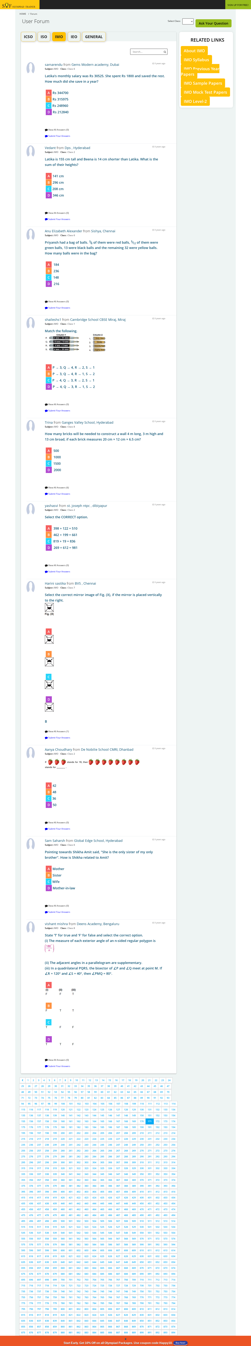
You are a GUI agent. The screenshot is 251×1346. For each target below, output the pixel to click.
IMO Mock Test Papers (205, 92)
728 (126, 1285)
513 (165, 1221)
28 (42, 1086)
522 (78, 1226)
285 (102, 1156)
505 (102, 1221)
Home (22, 13)
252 (157, 1144)
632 (157, 1256)
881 (71, 1332)
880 (63, 1332)
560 (63, 1238)
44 (148, 1086)
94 (22, 1103)
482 (78, 1215)
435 (23, 1203)
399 (55, 1191)
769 (134, 1297)
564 (94, 1238)
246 (110, 1144)
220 (63, 1138)
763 (86, 1297)
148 (126, 1115)
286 (110, 1156)
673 (165, 1268)
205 (102, 1133)
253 (165, 1144)
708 (126, 1279)
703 (86, 1279)
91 (155, 1097)
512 (157, 1221)
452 (157, 1203)
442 (78, 1203)
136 (31, 1115)
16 (116, 1080)
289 (134, 1156)
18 (129, 1080)
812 (157, 1309)
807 (118, 1309)
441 (71, 1203)
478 (47, 1215)
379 (55, 1185)
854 (173, 1320)
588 (126, 1244)
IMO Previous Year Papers (200, 71)
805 (102, 1309)
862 (78, 1326)
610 (142, 1250)
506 (110, 1221)
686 (110, 1273)
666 (110, 1268)
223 (86, 1138)
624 (94, 1256)
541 (71, 1232)
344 (94, 1174)
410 (142, 1191)
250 (142, 1144)
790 (142, 1303)
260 (63, 1150)
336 (31, 1174)
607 (118, 1250)
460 (63, 1209)
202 (78, 1133)
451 (150, 1203)
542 (78, 1232)
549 (134, 1232)
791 (150, 1303)
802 (78, 1309)
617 (39, 1256)
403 (86, 1191)
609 (134, 1250)
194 (173, 1127)
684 (94, 1273)
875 (23, 1332)
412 (157, 1191)
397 (39, 1191)
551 (150, 1232)
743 (86, 1291)
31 (62, 1086)
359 (55, 1180)
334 (173, 1168)
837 (39, 1320)
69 (161, 1092)
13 (96, 1080)
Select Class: (175, 21)
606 (110, 1250)
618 (47, 1256)
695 (23, 1279)
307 (118, 1162)
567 (118, 1238)
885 (102, 1332)
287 (118, 1156)
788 (126, 1303)
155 (23, 1121)
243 (86, 1144)
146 (110, 1115)
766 (110, 1297)
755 (23, 1297)
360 (63, 1180)
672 (157, 1268)
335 (23, 1174)
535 (23, 1232)
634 (173, 1256)
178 (47, 1127)
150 (142, 1115)
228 (126, 1138)
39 (115, 1086)
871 (150, 1326)
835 (23, 1320)
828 (126, 1314)
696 (31, 1279)
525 (102, 1226)
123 (86, 1109)
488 (126, 1215)
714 (173, 1279)
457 (39, 1209)
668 (126, 1268)
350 (142, 1174)
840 (63, 1320)
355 (23, 1180)
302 (78, 1162)
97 (42, 1103)
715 (23, 1285)
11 (83, 1080)
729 (134, 1285)
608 (126, 1250)
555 (23, 1238)
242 (78, 1144)
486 (110, 1215)
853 (165, 1320)
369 (134, 1180)
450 (142, 1203)
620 (63, 1256)
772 (157, 1297)
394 (173, 1185)
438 (47, 1203)
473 (165, 1209)
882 (78, 1332)
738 (47, 1291)
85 (115, 1097)
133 (165, 1109)
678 (47, 1273)
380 (63, 1185)
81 (88, 1097)
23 (162, 1080)
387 (118, 1185)
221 (71, 1138)
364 (94, 1180)
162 (78, 1121)
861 (71, 1326)
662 (78, 1268)
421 (71, 1197)
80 (82, 1097)
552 (157, 1232)
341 (71, 1174)
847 (118, 1320)
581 (71, 1244)
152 (157, 1115)
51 (42, 1092)
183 (86, 1127)
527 (118, 1226)
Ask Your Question (213, 23)
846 (110, 1320)
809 (134, 1309)
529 (134, 1226)
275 (23, 1156)
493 (165, 1215)
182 (78, 1127)
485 (102, 1215)
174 (173, 1121)
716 (31, 1285)
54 (62, 1092)
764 (94, 1297)
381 (71, 1185)
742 (78, 1291)
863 (86, 1326)
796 (31, 1309)
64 (128, 1092)
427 (118, 1197)
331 (150, 1168)
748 (126, 1291)
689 (134, 1273)
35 (88, 1086)
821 (71, 1314)
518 (47, 1226)
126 (110, 1109)
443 (86, 1203)
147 (118, 1115)
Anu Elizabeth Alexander (63, 231)
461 (71, 1209)
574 (173, 1238)
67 (148, 1092)
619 (55, 1256)
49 (29, 1092)
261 (71, 1150)
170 (142, 1121)
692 (157, 1273)
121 (71, 1109)
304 (94, 1162)
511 (150, 1221)
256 (31, 1150)
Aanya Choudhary (59, 749)
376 (31, 1185)
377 (39, 1185)
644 (94, 1262)
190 (142, 1127)
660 (63, 1268)
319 (55, 1168)
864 (94, 1326)
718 (47, 1285)
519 (55, 1226)
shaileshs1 (53, 319)
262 (78, 1150)
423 (86, 1197)
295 (23, 1162)
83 (102, 1097)
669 (134, 1268)
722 (78, 1285)
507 (118, 1221)
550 (142, 1232)
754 (173, 1291)
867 (118, 1326)
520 (63, 1226)
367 (118, 1180)
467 (118, 1209)
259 (55, 1150)
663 (86, 1268)
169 (134, 1121)
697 (39, 1279)
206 (110, 1133)
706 (110, 1279)
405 (102, 1191)
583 (86, 1244)
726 (110, 1285)
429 (134, 1197)
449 (134, 1203)
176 (31, 1127)
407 (118, 1191)
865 (102, 1326)
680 (63, 1273)
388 (126, 1185)
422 (78, 1197)
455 (23, 1209)
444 (94, 1203)
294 (173, 1156)
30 (55, 1086)
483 (86, 1215)
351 (150, 1174)
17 (123, 1080)
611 (150, 1250)
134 (173, 1109)
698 (47, 1279)
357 (39, 1180)
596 (31, 1250)
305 (102, 1162)
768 (126, 1297)
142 (78, 1115)
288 (126, 1156)
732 (157, 1285)
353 (165, 1174)
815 (23, 1314)
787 (118, 1303)
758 (47, 1297)
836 (31, 1320)
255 (23, 1150)
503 (86, 1221)
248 (126, 1144)
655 (23, 1268)
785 (102, 1303)
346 (110, 1174)
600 (63, 1250)
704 (94, 1279)
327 (118, 1168)
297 (39, 1162)
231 (150, 1138)
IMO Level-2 (195, 101)
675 (23, 1273)
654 (173, 1262)
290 (142, 1156)
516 (31, 1226)
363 (86, 1180)
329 (134, 1168)
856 (31, 1326)
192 (157, 1127)
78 (69, 1097)
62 (115, 1092)
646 (110, 1262)
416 (31, 1197)
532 (157, 1226)
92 (161, 1097)
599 (55, 1250)
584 (94, 1244)
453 (165, 1203)
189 (134, 1127)
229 (134, 1138)
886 (110, 1332)
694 (173, 1273)
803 (86, 1309)
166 (110, 1121)
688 (126, 1273)
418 (47, 1197)
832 (157, 1314)
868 (126, 1326)
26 (29, 1086)
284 (94, 1156)
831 (150, 1314)
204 (94, 1133)
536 (31, 1232)
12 (90, 1080)
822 (78, 1314)
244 (94, 1144)
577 (39, 1244)
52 (49, 1092)
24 (169, 1080)
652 (157, 1262)
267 (118, 1150)
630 (142, 1256)
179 (55, 1127)
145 (102, 1115)
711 (150, 1279)
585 (102, 1244)
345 (102, 1174)
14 (103, 1080)
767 (118, 1297)
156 (31, 1121)
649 (134, 1262)
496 (31, 1221)
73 (36, 1097)
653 (165, 1262)
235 (23, 1144)
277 (39, 1156)
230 (142, 1138)
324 (94, 1168)
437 (39, 1203)
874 (173, 1326)
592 (157, 1244)
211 (150, 1133)
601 (71, 1250)
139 (55, 1115)
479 (55, 1215)
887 (118, 1332)
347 (118, 1174)
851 (150, 1320)
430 (142, 1197)
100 (63, 1103)
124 (94, 1109)
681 (71, 1273)
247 (118, 1144)
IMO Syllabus (196, 59)
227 (118, 1138)
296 (31, 1162)
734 (173, 1285)
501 (71, 1221)
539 (55, 1232)
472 (157, 1209)
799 (55, 1309)
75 (49, 1097)
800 (63, 1309)
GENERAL (94, 36)
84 (108, 1097)
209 (134, 1133)
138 (47, 1115)
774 (173, 1297)
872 (157, 1326)
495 (23, 1221)
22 (156, 1080)
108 (126, 1103)
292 (157, 1156)
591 (150, 1244)
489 (134, 1215)
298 (47, 1162)
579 (55, 1244)
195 (23, 1133)
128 (126, 1109)
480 (63, 1215)
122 (78, 1109)
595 (23, 1250)
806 (110, 1309)
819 (55, 1314)
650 (142, 1262)
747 (118, 1291)
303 (86, 1162)
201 (71, 1133)
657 (39, 1268)
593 (165, 1244)
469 (134, 1209)
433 (165, 1197)
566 (110, 1238)
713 (165, 1279)
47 (168, 1086)
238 (47, 1144)
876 (31, 1332)
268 (126, 1150)
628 (126, 1256)
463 (86, 1209)
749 (134, 1291)
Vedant (50, 148)
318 (47, 1168)
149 (134, 1115)
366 (110, 1180)
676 (31, 1273)
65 (135, 1092)
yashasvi (51, 505)
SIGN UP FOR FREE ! (238, 5)
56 (75, 1092)
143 (86, 1115)
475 (23, 1215)
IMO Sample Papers (203, 83)
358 (47, 1180)
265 (102, 1150)
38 (108, 1086)
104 (94, 1103)
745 (102, 1291)
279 (55, 1156)
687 (118, 1273)
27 (36, 1086)
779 (55, 1303)
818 (47, 1314)
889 (134, 1332)
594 (173, 1244)
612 (157, 1250)
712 (157, 1279)
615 (23, 1256)
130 (142, 1109)
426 (110, 1197)
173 (165, 1121)
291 (150, 1156)
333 (165, 1168)
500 (63, 1221)
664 (94, 1268)
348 (126, 1174)
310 (142, 1162)
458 (47, 1209)
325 (102, 1168)
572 (157, 1238)
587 (118, 1244)
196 (31, 1133)
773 (165, 1297)
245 (102, 1144)
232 (157, 1138)
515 (23, 1226)
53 (55, 1092)
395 (23, 1191)
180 (63, 1127)
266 (110, 1150)
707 (118, 1279)
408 (126, 1191)
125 (102, 1109)
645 (102, 1262)
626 (110, 1256)
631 (150, 1256)
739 (55, 1291)
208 (126, 1133)
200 (63, 1133)
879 (55, 1332)
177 (39, 1127)
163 (86, 1121)
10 (76, 1080)
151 (150, 1115)
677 (39, 1273)
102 (79, 1103)
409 (134, 1191)
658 (47, 1268)
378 (47, 1185)
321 (71, 1168)
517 (39, 1226)
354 (173, 1174)
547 (118, 1232)
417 (39, 1197)
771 (150, 1297)
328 (126, 1168)
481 (71, 1215)
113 (166, 1103)
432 (157, 1197)
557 (39, 1238)
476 (31, 1215)
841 (71, 1320)
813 (165, 1309)
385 (102, 1185)
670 (142, 1268)
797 (39, 1309)
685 (102, 1273)
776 (31, 1303)
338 (47, 1174)
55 (69, 1092)
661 (71, 1268)
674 (173, 1268)
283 (86, 1156)
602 (78, 1250)
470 (142, 1209)
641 (71, 1262)
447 (118, 1203)
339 (55, 1174)
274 (173, 1150)
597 (39, 1250)
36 (95, 1086)
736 (31, 1291)
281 (71, 1156)
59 (95, 1092)
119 (55, 1109)
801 (71, 1309)
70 (168, 1092)
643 (86, 1262)
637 (39, 1262)
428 (126, 1197)
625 (102, 1256)
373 (165, 1180)
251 (150, 1144)
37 (102, 1086)
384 (94, 1185)
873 (165, 1326)
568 (126, 1238)
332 (157, 1168)
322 (78, 1168)
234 (173, 1138)
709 (134, 1279)
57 (82, 1092)
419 (55, 1197)
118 (47, 1109)
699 (55, 1279)
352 (157, 1174)
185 (102, 1127)
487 (118, 1215)
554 (173, 1232)
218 (47, 1138)
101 (71, 1103)
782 (78, 1303)
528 (126, 1226)
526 (110, 1226)
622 (78, 1256)
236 (31, 1144)
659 (55, 1268)
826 (110, 1314)
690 (142, 1273)
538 (47, 1232)
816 (31, 1314)
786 (110, 1303)
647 (118, 1262)
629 (134, 1256)
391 (150, 1185)
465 (102, 1209)
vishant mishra (57, 924)
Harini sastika (55, 583)
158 (47, 1121)
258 (47, 1150)
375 (23, 1185)
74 (42, 1097)
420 (63, 1197)
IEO (74, 36)
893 (165, 1332)
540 (63, 1232)
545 (102, 1232)
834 (173, 1314)
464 (94, 1209)
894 (173, 1332)
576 (31, 1244)
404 (94, 1191)
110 (142, 1103)
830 (142, 1314)
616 (31, 1256)
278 (47, 1156)
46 (161, 1086)
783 (86, 1303)
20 (142, 1080)
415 (23, 1197)
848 (126, 1320)
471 (150, 1209)
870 (142, 1326)
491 (150, 1215)
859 (55, 1326)
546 (110, 1232)
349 (134, 1174)
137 (39, 1115)
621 (71, 1256)
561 (71, 1238)
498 (47, 1221)
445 (102, 1203)
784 (94, 1303)
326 (110, 1168)
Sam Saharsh (55, 840)
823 (86, 1314)
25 (22, 1086)
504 (94, 1221)
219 (55, 1138)
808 (126, 1309)
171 (150, 1121)
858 (47, 1326)
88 (135, 1097)
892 (157, 1332)
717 (39, 1285)
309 (134, 1162)
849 (134, 1320)
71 (22, 1097)
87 (128, 1097)
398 (47, 1191)
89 (141, 1097)
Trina (49, 422)
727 (118, 1285)
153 (165, 1115)
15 (109, 1080)
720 (63, 1285)
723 (86, 1285)
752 (157, 1291)
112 (158, 1103)
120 (63, 1109)
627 (118, 1256)
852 (157, 1320)
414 (173, 1191)
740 (63, 1291)
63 (122, 1092)
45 (155, 1086)
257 (39, 1150)
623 (86, 1256)
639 (55, 1262)
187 (118, 1127)
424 (94, 1197)
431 (150, 1197)
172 (157, 1121)
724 (94, 1285)
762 (78, 1297)
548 (126, 1232)
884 (94, 1332)
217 (39, 1138)
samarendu (53, 64)
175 (23, 1127)
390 (142, 1185)
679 (55, 1273)
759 (55, 1297)
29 (49, 1086)
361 (71, 1180)
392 (157, 1185)
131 (150, 1109)
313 (165, 1162)
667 (118, 1268)
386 (110, 1185)
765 (102, 1297)
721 (71, 1285)
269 (134, 1150)
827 (118, 1314)
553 (165, 1232)
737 (39, 1291)
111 (150, 1103)
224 (94, 1138)
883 (86, 1332)
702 (78, 1279)
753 (165, 1291)
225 (102, 1138)
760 (63, 1297)
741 (71, 1291)
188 (126, 1127)
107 (118, 1103)
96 (36, 1103)
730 (142, 1285)
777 (39, 1303)
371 (150, 1180)
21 (149, 1080)
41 (128, 1086)
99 (55, 1103)
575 (23, 1244)
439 (55, 1203)
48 (22, 1092)
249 (134, 1144)
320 (63, 1168)
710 (142, 1279)
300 (63, 1162)
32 (69, 1086)
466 (110, 1209)
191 (150, 1127)
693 (165, 1273)
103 (87, 1103)
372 (157, 1180)
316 (31, 1168)
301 (71, 1162)
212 (157, 1133)
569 (134, 1238)
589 (134, 1244)
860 (63, 1326)
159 (55, 1121)
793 (165, 1303)
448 (126, 1203)
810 (142, 1309)
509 (134, 1221)
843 (86, 1320)
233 (165, 1138)
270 (142, 1150)
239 (55, 1144)
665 (102, 1268)
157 (39, 1121)
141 (71, 1115)
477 (39, 1215)
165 (102, 1121)
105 (102, 1103)
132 (157, 1109)
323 (86, 1168)
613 (165, 1250)
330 (142, 1168)
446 (110, 1203)
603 (86, 1250)
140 (63, 1115)
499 (55, 1221)
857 (39, 1326)
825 (102, 1314)
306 (110, 1162)
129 (134, 1109)
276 (31, 1156)
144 (94, 1115)
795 (23, 1309)
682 (78, 1273)
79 (75, 1097)
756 (31, 1297)
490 (142, 1215)
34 (82, 1086)
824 (94, 1314)
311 (150, 1162)
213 (165, 1133)
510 (142, 1221)
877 (39, 1332)
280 (63, 1156)
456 (31, 1209)
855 (23, 1326)
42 (135, 1086)
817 (39, 1314)
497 (39, 1221)
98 (49, 1103)
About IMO (194, 50)
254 (173, 1144)
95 (29, 1103)
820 (63, 1314)
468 (126, 1209)
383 (86, 1185)
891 (150, 1332)
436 (31, 1203)
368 (126, 1180)
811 (150, 1309)
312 (157, 1162)
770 (142, 1297)
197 (39, 1133)
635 (23, 1262)
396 (31, 1191)
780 (63, 1303)
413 (165, 1191)
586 (110, 1244)
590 (142, 1244)
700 (63, 1279)
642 (78, 1262)
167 (118, 1121)
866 (110, 1326)
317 (39, 1168)
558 (47, 1238)
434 (173, 1197)
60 (102, 1092)
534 (173, 1226)
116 (31, 1109)
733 (165, 1285)
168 (126, 1121)
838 (47, 1320)
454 (173, 1203)
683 (86, 1273)
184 (94, 1127)
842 (78, 1320)
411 (150, 1191)
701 (71, 1279)
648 (126, 1262)
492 (157, 1215)
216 (31, 1138)
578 (47, 1244)
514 (173, 1221)
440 (63, 1203)
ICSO (28, 36)
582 (78, 1244)
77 (62, 1097)
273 (165, 1150)
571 (150, 1238)
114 (173, 1103)
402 (78, 1191)
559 (55, 1238)
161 (71, 1121)
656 (31, 1268)
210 (142, 1133)
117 (39, 1109)
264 (94, 1150)
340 (63, 1174)
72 (29, 1097)
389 (134, 1185)
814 (173, 1309)
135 (23, 1115)
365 (102, 1180)
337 (39, 1174)
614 (173, 1250)
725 (102, 1285)
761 (71, 1297)
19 (136, 1080)
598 (47, 1250)
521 (71, 1226)
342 (78, 1174)
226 (110, 1138)
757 (39, 1297)
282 (78, 1156)
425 (102, 1197)
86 (122, 1097)
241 (71, 1144)
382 (78, 1185)
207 (118, 1133)
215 (23, 1138)
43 (141, 1086)
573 (165, 1238)
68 (155, 1092)
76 (55, 1097)
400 (63, 1191)
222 (78, 1138)
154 (173, 1115)
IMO (59, 36)
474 (173, 1209)
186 (110, 1127)
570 (142, 1238)
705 (102, 1279)
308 (126, 1162)
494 (173, 1215)
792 (157, 1303)
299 (55, 1162)
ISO (44, 36)
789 (134, 1303)
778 (47, 1303)
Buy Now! (180, 1343)
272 (157, 1150)
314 (173, 1162)
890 (142, 1332)
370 (142, 1180)
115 (23, 1109)
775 (23, 1303)
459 (55, 1209)
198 (47, 1133)
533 (165, 1226)
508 (126, 1221)
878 (47, 1332)
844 (94, 1320)
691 (150, 1273)
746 (110, 1291)
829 (134, 1314)
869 (134, 1326)
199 (55, 1133)
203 (86, 1133)
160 (63, 1121)
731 (150, 1285)
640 (63, 1262)
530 (142, 1226)
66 (141, 1092)
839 (55, 1320)
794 (173, 1303)
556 (31, 1238)
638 (47, 1262)
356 (31, 1180)
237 (39, 1144)
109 (134, 1103)
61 (108, 1092)
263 (86, 1150)
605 (102, 1250)
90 (148, 1097)
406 (110, 1191)
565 (102, 1238)
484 (94, 1215)
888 (126, 1332)
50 (36, 1092)
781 (71, 1303)
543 (86, 1232)
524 (94, 1226)
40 (122, 1086)
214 (173, 1133)
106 (110, 1103)
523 (86, 1226)
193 (165, 1127)
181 (71, 1127)
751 (150, 1291)
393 (165, 1185)
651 (150, 1262)
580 (63, 1244)
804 (94, 1309)
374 (173, 1180)
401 (71, 1191)
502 (78, 1221)
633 (165, 1256)
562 (78, 1238)
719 (55, 1285)
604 (94, 1250)
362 (78, 1180)
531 (150, 1226)
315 (23, 1168)
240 (63, 1144)
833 (165, 1314)
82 (95, 1097)
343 (86, 1174)
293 (165, 1156)
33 (75, 1086)
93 (168, 1097)
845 (102, 1320)
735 (23, 1291)
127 (118, 1109)
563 (86, 1238)
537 (39, 1232)
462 (78, 1209)
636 (31, 1262)
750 (142, 1291)
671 (150, 1268)
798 (47, 1309)
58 (88, 1092)
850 (142, 1320)
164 (94, 1121)
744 (94, 1291)
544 (94, 1232)
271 (150, 1150)
